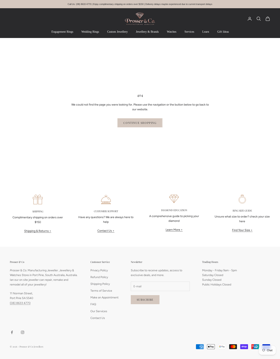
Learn (205, 31)
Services (189, 31)
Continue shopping (139, 122)
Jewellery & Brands (147, 31)
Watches (171, 31)
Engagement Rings (62, 31)
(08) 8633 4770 (20, 303)
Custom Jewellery (117, 31)
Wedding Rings (90, 31)
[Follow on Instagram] (22, 332)
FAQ (93, 304)
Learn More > (174, 229)
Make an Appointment (104, 297)
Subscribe (145, 299)
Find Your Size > (242, 230)
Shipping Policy (100, 284)
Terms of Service (101, 290)
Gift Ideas (223, 31)
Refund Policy (99, 277)
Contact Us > (105, 230)
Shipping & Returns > (37, 231)
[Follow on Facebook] (12, 332)
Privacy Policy (99, 270)
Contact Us (97, 318)
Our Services (98, 311)
